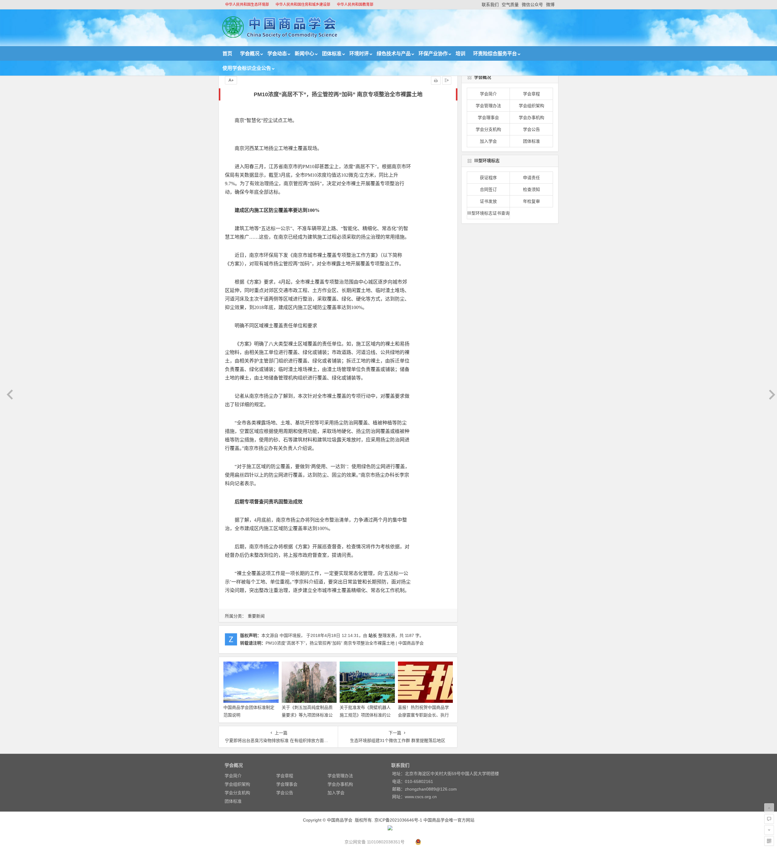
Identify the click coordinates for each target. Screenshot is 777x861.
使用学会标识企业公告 (246, 68)
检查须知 (531, 189)
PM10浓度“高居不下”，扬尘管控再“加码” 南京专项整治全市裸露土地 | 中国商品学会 (345, 643)
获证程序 (488, 177)
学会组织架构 (531, 105)
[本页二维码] (769, 841)
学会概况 (250, 53)
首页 (227, 53)
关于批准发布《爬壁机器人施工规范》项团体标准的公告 (365, 715)
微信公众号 (532, 4)
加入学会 (488, 141)
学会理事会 (488, 117)
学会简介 (488, 93)
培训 (460, 53)
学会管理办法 (488, 105)
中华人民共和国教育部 (355, 4)
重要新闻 (256, 616)
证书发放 (488, 201)
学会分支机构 (488, 129)
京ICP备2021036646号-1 (398, 820)
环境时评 (359, 53)
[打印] (436, 80)
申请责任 (531, 177)
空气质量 (510, 4)
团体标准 (331, 53)
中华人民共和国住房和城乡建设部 (303, 4)
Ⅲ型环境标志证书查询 (488, 213)
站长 (372, 635)
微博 (550, 4)
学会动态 (277, 53)
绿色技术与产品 (394, 53)
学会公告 (531, 129)
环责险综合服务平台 (495, 53)
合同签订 (488, 189)
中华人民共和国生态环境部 (247, 4)
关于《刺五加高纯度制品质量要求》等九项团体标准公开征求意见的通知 (307, 715)
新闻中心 (304, 53)
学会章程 (531, 93)
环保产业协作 (433, 53)
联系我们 (490, 4)
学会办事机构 (531, 117)
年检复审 (531, 201)
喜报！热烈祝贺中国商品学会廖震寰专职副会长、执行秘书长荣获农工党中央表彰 (423, 715)
